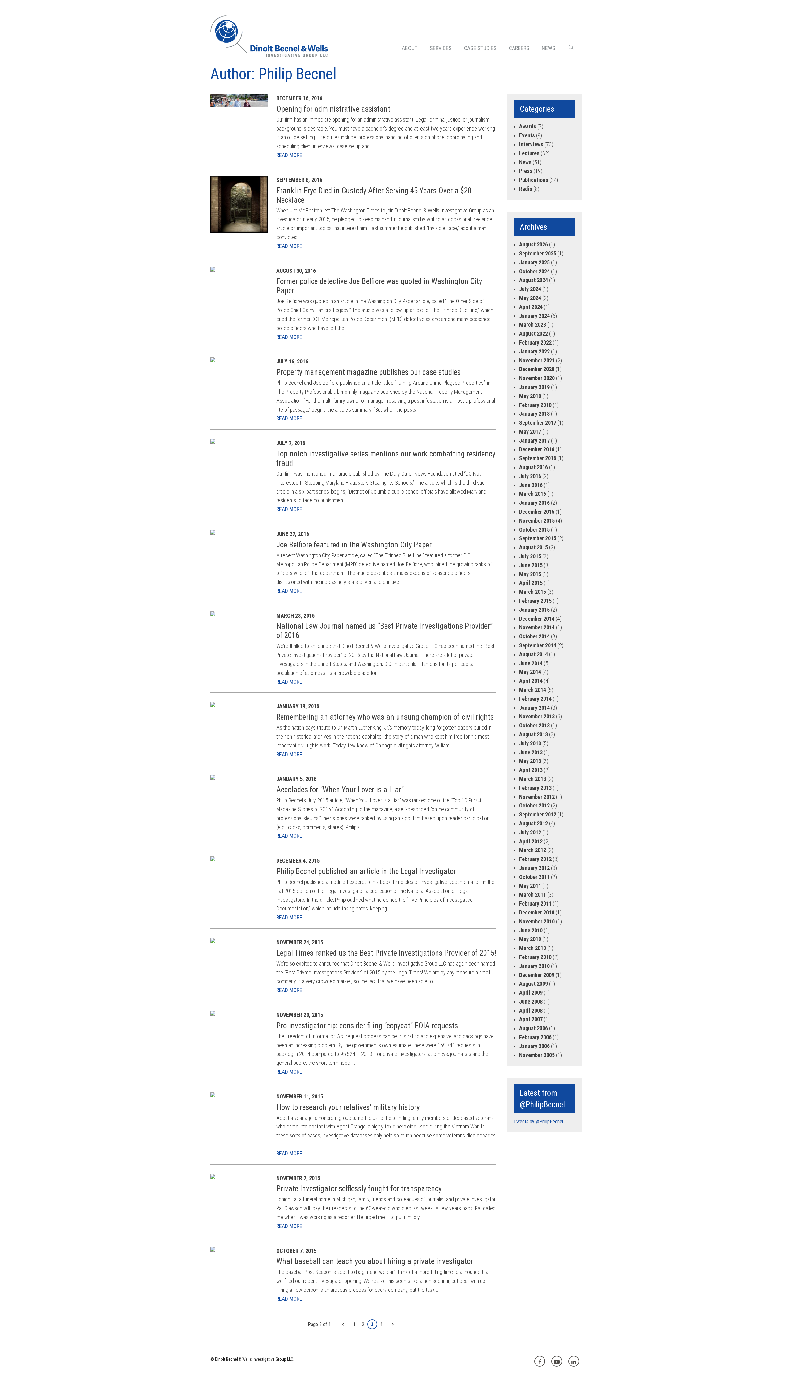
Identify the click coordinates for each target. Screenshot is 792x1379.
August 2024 (533, 280)
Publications (533, 180)
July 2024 (530, 289)
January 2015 (534, 609)
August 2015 (533, 547)
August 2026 (533, 244)
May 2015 (530, 574)
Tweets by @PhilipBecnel (538, 1121)
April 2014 (531, 681)
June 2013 (531, 752)
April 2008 (531, 1010)
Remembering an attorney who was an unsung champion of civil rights (385, 717)
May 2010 (530, 939)
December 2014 (536, 618)
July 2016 (530, 476)
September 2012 (537, 814)
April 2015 (531, 583)
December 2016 (536, 449)
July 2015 (530, 556)
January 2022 (534, 351)
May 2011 (530, 886)
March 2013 (532, 779)
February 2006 (535, 1037)
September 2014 (537, 645)
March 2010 (532, 948)
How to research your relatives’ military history (348, 1107)
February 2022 (535, 342)
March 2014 (532, 690)
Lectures (529, 153)
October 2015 (534, 529)
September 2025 (537, 253)
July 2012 (530, 832)
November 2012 (537, 797)
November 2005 (537, 1055)
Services (441, 48)
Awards (527, 126)
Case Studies (480, 48)
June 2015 (531, 565)
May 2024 (530, 298)
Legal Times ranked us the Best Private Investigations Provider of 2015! (386, 953)
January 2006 (534, 1046)
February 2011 (535, 903)
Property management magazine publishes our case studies (368, 372)
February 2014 (535, 699)
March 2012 (532, 850)
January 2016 (534, 502)
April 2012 (531, 841)
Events (527, 135)
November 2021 (537, 360)
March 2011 (532, 894)
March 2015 (532, 592)
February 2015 (535, 600)
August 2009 (533, 983)
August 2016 (533, 467)
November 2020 (537, 378)
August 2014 (533, 654)
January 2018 (534, 413)
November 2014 (537, 627)
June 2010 (531, 930)
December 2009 (536, 975)
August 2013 (533, 734)
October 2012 (534, 805)
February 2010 (535, 957)
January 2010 (534, 966)
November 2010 (537, 921)
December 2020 (536, 369)
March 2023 (532, 324)
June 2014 (531, 663)
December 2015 (536, 511)
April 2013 (531, 770)
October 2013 (534, 725)
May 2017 (530, 431)
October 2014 (534, 636)
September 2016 (537, 458)
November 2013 (537, 716)
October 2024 (534, 271)
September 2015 (537, 538)
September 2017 (537, 422)
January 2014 (534, 707)
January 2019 (534, 387)
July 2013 (530, 743)
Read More (289, 155)
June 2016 (531, 485)
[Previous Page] (343, 1325)
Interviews (531, 144)
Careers (519, 48)
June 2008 (531, 1001)
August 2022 (533, 333)
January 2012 (534, 868)
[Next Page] (392, 1325)
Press (525, 171)
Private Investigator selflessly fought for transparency (358, 1188)
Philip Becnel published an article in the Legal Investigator (366, 871)
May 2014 (530, 672)
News (548, 48)
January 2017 (534, 440)
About (409, 48)
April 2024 (531, 307)
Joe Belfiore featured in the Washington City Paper (354, 544)
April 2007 (531, 1019)
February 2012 (535, 859)
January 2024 (534, 316)
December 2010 (536, 912)
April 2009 (531, 992)
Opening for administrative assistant (333, 109)
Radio (525, 189)
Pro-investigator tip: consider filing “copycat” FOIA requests (367, 1025)
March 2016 (532, 493)
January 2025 (534, 262)
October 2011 (534, 877)
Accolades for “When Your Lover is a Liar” (340, 789)
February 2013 (535, 788)
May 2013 (530, 761)
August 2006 (533, 1028)
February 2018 (535, 405)
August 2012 (533, 823)
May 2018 (530, 396)
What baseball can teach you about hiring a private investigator (374, 1261)
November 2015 (537, 520)
